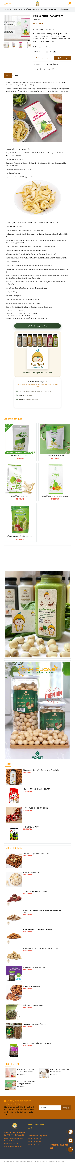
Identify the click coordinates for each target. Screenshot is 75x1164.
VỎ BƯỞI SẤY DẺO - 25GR (20, 456)
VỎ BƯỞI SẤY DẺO (32, 9)
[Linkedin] (49, 69)
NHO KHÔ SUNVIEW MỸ (31, 827)
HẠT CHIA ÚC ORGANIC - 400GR (34, 967)
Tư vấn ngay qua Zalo (39, 326)
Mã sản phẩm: (38, 30)
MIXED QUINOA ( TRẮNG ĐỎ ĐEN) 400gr (37, 1043)
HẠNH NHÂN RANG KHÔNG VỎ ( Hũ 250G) (37, 929)
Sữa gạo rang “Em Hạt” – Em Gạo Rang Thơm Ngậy (41, 770)
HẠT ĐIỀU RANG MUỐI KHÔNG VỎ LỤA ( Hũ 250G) (40, 948)
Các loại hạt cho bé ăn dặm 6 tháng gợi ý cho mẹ (26, 1082)
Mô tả (8, 76)
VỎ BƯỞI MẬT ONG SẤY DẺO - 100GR (55, 496)
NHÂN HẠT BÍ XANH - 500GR (33, 1005)
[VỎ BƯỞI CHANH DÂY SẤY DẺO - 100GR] (37, 4)
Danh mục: (37, 64)
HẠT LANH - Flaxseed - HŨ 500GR (34, 1024)
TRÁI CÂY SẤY (18, 9)
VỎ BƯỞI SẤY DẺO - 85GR (55, 456)
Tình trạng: (37, 47)
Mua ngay (63, 58)
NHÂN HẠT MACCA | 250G (32, 873)
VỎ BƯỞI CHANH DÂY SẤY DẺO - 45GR (20, 536)
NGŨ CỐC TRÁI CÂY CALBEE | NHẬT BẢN (37, 789)
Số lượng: (36, 52)
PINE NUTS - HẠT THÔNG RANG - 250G (36, 854)
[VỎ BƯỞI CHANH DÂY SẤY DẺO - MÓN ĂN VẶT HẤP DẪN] (17, 28)
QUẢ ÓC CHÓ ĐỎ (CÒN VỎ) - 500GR (35, 891)
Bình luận (18, 76)
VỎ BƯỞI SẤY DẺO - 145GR (20, 496)
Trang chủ (7, 9)
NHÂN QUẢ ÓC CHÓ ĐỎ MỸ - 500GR (35, 808)
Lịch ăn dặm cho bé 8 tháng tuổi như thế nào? (60, 1070)
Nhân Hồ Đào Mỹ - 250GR (32, 986)
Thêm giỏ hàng (42, 58)
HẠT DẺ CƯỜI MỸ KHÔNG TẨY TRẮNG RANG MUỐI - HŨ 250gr (42, 911)
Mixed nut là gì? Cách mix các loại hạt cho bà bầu (25, 1070)
